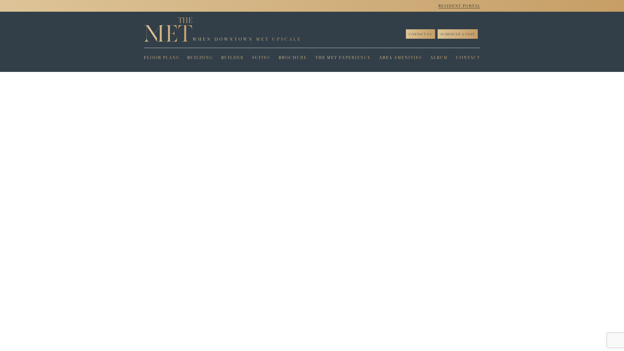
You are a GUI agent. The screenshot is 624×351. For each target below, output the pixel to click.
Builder (232, 57)
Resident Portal (459, 5)
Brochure (293, 57)
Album (439, 57)
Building (200, 57)
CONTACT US (420, 34)
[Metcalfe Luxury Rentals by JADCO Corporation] (168, 30)
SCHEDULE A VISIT (457, 34)
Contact (468, 57)
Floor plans (161, 57)
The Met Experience (343, 57)
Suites (261, 57)
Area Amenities (400, 57)
